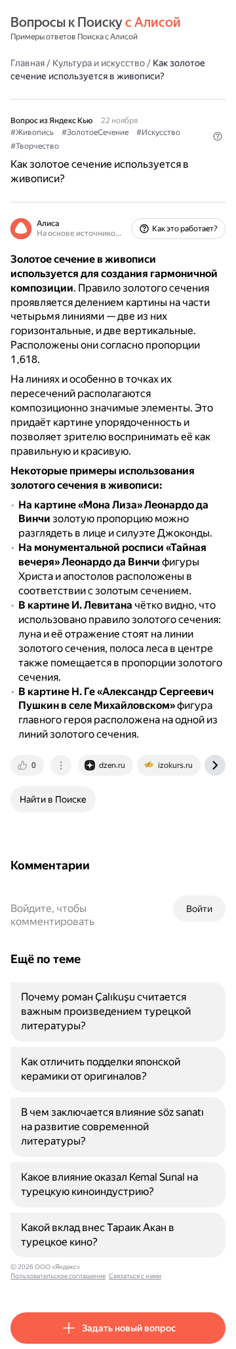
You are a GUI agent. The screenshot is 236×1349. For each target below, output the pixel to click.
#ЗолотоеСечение (95, 132)
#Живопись (32, 132)
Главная (27, 63)
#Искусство (158, 132)
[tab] (28, 765)
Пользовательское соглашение (58, 1276)
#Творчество (34, 146)
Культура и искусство (98, 63)
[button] (218, 136)
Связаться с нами (135, 1276)
